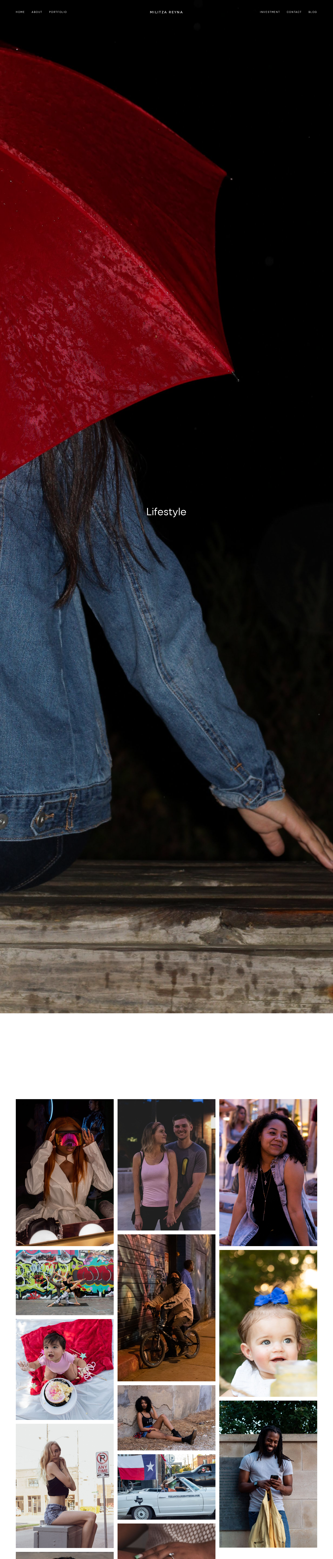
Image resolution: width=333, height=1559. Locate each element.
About (37, 12)
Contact (294, 12)
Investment (270, 12)
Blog (313, 12)
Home (20, 12)
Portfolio (58, 12)
